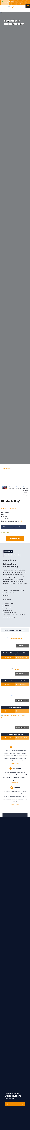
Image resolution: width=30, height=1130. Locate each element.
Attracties (11, 504)
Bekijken (9, 657)
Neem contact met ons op (16, 1104)
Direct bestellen (23, 657)
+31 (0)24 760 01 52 (12, 2)
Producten (4, 504)
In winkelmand (15, 538)
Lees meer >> (15, 763)
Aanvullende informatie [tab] (12, 555)
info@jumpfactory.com (23, 3)
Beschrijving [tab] (8, 551)
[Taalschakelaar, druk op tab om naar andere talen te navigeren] (5, 2)
